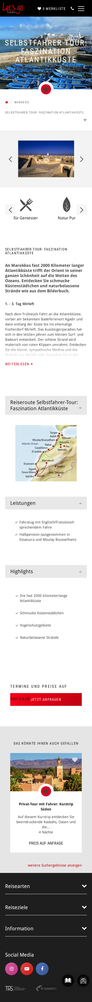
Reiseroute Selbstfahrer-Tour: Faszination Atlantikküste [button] (44, 405)
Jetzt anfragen (46, 699)
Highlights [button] (21, 571)
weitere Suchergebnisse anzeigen (55, 865)
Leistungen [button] (23, 503)
